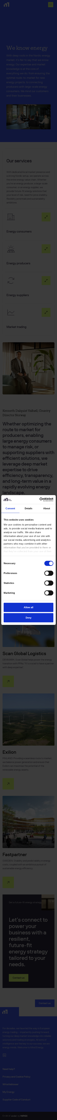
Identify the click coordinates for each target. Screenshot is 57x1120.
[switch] (48, 573)
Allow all (28, 607)
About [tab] (46, 508)
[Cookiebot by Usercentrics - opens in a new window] (40, 499)
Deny (28, 617)
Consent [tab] (10, 508)
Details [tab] (28, 508)
